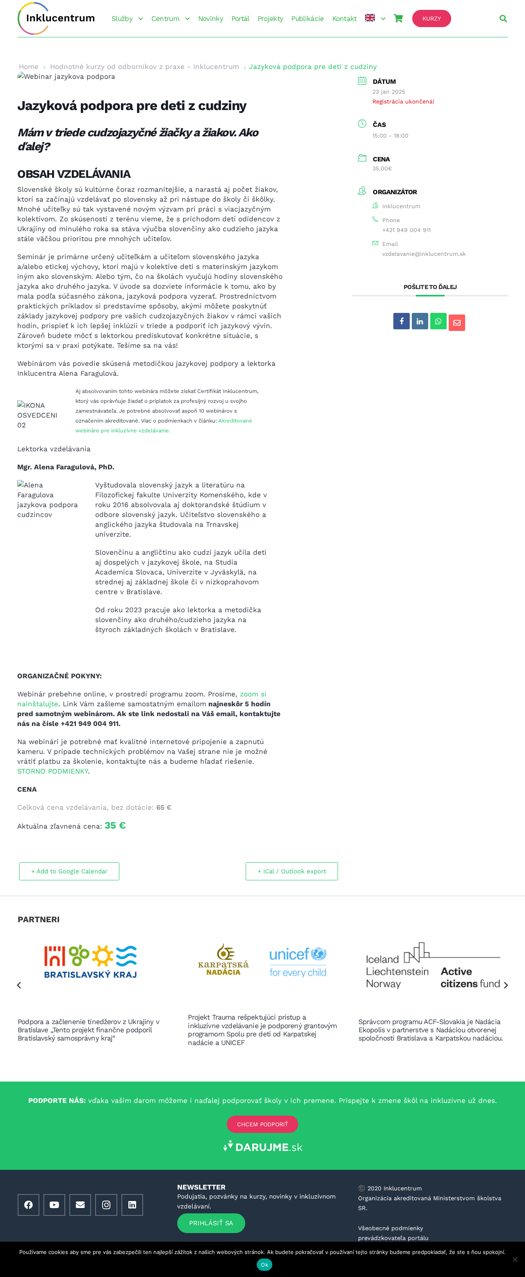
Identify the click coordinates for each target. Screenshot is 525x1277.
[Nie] (515, 1259)
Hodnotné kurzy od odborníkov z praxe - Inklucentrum (144, 66)
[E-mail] (80, 1205)
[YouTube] (54, 1205)
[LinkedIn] (132, 1205)
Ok (264, 1264)
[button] (139, 18)
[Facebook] (28, 1205)
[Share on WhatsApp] (438, 321)
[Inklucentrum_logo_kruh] (56, 18)
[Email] (457, 323)
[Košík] (398, 18)
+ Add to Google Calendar (69, 871)
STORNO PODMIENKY (52, 771)
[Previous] (19, 985)
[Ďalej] (506, 985)
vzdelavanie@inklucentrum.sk (424, 253)
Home (29, 66)
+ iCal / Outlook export (292, 871)
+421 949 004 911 (406, 230)
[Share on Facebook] (401, 321)
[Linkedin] (420, 321)
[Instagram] (106, 1205)
